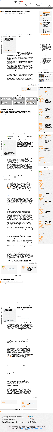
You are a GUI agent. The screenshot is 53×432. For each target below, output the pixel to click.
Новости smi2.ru (3, 411)
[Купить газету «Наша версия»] (14, 1)
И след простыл (49, 6)
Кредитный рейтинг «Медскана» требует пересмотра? (9, 321)
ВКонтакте (30, 416)
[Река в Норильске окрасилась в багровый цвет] (41, 232)
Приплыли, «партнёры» (38, 5)
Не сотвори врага (27, 5)
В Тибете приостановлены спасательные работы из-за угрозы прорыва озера (9, 153)
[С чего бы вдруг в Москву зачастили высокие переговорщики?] (24, 404)
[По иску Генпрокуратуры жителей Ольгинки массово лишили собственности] (41, 239)
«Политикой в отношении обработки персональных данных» (31, 428)
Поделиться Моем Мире (1, 41)
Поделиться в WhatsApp (1, 47)
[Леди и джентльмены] (41, 163)
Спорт (36, 8)
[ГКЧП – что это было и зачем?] (41, 173)
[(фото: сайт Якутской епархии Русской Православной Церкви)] (9, 177)
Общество (27, 8)
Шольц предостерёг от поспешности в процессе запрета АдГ (9, 51)
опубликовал (31, 41)
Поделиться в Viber (1, 49)
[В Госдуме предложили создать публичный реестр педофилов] (41, 101)
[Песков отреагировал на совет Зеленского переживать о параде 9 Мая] (41, 93)
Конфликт (22, 8)
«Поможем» (9, 187)
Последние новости (45, 34)
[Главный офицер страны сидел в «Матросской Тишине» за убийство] (41, 201)
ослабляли (30, 334)
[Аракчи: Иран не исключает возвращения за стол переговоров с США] (4, 269)
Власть (17, 8)
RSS (28, 416)
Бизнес (32, 8)
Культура (40, 8)
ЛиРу (32, 416)
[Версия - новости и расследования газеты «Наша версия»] (7, 2)
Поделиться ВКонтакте (1, 38)
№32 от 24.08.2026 (18, 1)
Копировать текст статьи (1, 53)
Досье (45, 10)
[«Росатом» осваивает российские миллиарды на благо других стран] (41, 193)
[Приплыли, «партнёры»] (24, 89)
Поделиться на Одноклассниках (1, 45)
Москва (44, 8)
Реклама (21, 2)
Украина (13, 8)
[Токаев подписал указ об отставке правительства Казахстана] (24, 269)
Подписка (16, 2)
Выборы (26, 318)
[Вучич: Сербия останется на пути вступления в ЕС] (41, 117)
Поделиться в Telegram (1, 51)
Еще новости (45, 70)
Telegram (29, 416)
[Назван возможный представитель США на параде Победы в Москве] (41, 109)
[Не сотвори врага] (4, 402)
